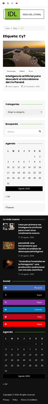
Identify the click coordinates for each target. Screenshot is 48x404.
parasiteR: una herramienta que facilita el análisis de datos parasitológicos (30, 247)
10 (8, 167)
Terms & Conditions (29, 400)
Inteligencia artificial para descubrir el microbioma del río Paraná (23, 79)
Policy (15, 400)
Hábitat (22, 71)
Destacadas (11, 71)
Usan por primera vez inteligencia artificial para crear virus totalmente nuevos (30, 229)
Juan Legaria (13, 86)
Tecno (30, 71)
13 (24, 167)
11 (13, 167)
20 (24, 173)
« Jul (8, 196)
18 (13, 173)
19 (19, 173)
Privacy (6, 400)
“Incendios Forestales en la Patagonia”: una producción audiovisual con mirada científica (31, 265)
